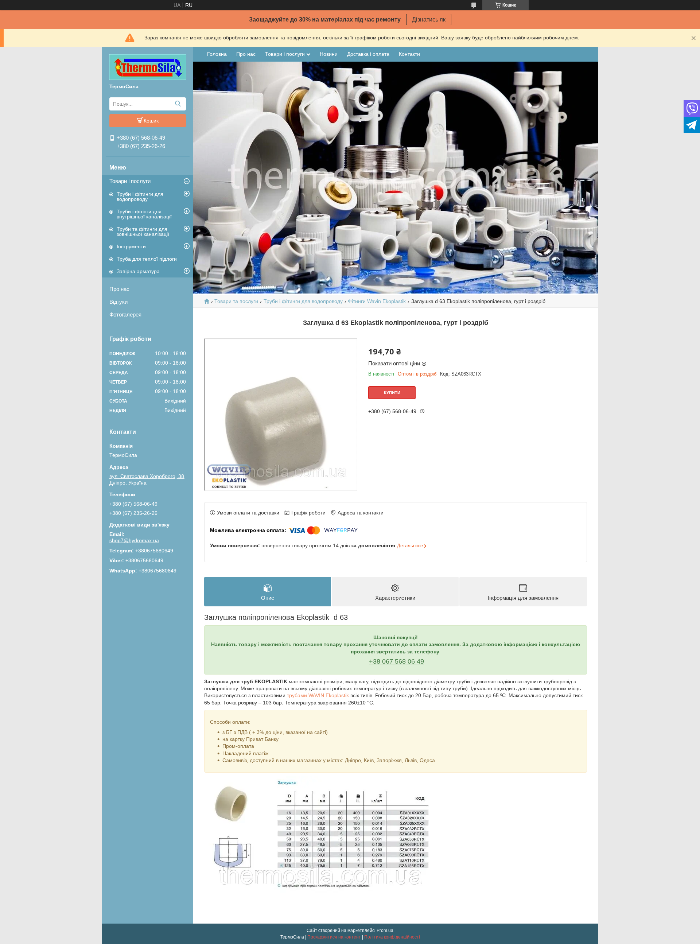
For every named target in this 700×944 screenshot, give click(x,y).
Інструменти (131, 246)
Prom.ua (385, 930)
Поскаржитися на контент (334, 937)
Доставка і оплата (368, 54)
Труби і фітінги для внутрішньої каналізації (144, 214)
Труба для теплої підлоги (147, 259)
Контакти (409, 54)
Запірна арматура (138, 271)
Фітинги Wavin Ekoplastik (377, 301)
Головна (217, 54)
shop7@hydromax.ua (134, 540)
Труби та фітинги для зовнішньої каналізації (143, 231)
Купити (392, 393)
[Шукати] (178, 103)
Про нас (119, 289)
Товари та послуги (236, 301)
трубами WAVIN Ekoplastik (318, 695)
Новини (329, 54)
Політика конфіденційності (392, 937)
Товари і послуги (130, 181)
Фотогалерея (125, 314)
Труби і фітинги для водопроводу (140, 196)
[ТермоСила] (147, 67)
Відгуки (118, 302)
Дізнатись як (429, 19)
